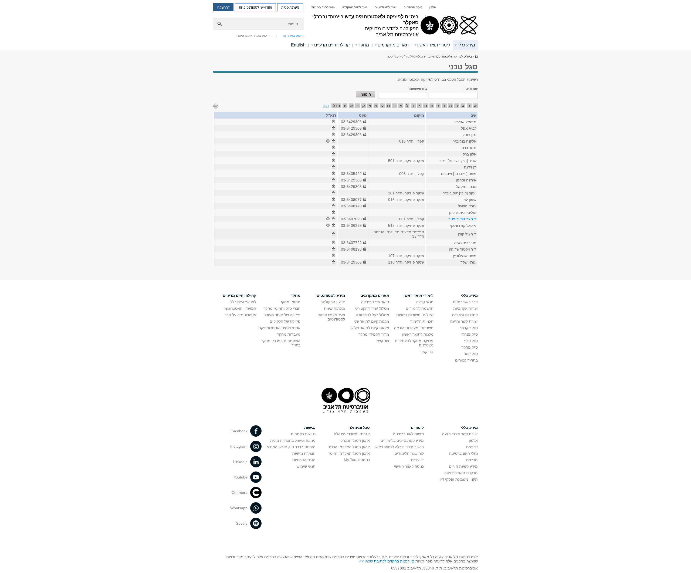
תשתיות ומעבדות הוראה (413, 328)
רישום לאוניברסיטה (408, 434)
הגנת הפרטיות (304, 460)
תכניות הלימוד (421, 321)
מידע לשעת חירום (463, 466)
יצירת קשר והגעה (464, 321)
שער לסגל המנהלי (323, 7)
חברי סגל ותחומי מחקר (281, 308)
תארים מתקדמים (393, 45)
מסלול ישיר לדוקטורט (372, 308)
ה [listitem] (450, 105)
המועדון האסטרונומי (239, 308)
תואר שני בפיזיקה (375, 302)
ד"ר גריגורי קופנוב (462, 219)
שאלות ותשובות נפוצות (414, 315)
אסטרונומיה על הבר (240, 315)
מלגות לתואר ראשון (417, 334)
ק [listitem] (363, 105)
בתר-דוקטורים (466, 360)
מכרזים (472, 460)
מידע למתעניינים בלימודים (402, 440)
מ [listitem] (400, 105)
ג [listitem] (463, 105)
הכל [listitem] (336, 105)
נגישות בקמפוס (303, 434)
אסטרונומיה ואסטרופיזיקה (279, 328)
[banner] (345, 25)
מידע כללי (466, 45)
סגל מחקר (470, 347)
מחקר (363, 45)
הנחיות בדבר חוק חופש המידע (291, 447)
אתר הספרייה (413, 7)
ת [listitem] (345, 105)
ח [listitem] (432, 105)
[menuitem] (432, 7)
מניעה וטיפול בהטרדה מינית (293, 440)
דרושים (472, 447)
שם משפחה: (418, 89)
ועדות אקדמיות (465, 308)
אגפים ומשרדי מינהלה (352, 434)
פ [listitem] (376, 105)
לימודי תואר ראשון (433, 45)
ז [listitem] (438, 105)
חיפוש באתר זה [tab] (293, 36)
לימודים (417, 427)
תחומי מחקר (290, 302)
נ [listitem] (394, 105)
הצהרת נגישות (304, 453)
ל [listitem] (407, 105)
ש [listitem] (351, 105)
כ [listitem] (413, 105)
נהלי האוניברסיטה (463, 453)
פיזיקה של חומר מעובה (281, 315)
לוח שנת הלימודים (409, 453)
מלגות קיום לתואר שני (371, 321)
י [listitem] (419, 105)
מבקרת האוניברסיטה (461, 473)
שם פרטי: (470, 89)
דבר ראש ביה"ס (465, 302)
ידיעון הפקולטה (332, 302)
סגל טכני (471, 341)
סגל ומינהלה (359, 427)
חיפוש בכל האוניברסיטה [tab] (253, 36)
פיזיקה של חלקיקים (285, 321)
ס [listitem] (388, 105)
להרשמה (223, 7)
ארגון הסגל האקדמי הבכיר (349, 447)
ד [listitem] (457, 105)
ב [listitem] (469, 105)
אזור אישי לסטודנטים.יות (255, 7)
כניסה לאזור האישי (409, 466)
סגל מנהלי (469, 334)
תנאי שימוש (306, 466)
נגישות (310, 427)
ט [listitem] (425, 105)
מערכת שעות (334, 308)
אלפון (432, 7)
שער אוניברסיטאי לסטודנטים (331, 317)
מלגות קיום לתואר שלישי (369, 328)
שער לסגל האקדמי (355, 7)
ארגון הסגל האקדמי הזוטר (349, 453)
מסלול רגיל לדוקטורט (372, 315)
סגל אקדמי (469, 328)
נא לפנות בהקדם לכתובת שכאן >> (386, 561)
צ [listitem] (370, 105)
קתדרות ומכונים (465, 315)
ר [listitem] (357, 105)
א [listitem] (475, 105)
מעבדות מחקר (288, 334)
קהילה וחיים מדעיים (332, 45)
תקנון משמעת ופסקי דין (459, 479)
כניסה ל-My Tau (357, 460)
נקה (326, 105)
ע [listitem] (382, 105)
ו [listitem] (444, 105)
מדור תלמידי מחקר (373, 334)
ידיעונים (417, 460)
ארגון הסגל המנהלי (355, 440)
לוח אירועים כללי (242, 302)
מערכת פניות (290, 7)
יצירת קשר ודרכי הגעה (460, 434)
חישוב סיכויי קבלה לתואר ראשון (399, 447)
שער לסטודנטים (386, 7)
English (298, 45)
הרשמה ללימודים (419, 308)
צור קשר (427, 351)
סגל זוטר (471, 354)
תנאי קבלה (424, 302)
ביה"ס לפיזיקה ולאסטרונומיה (476, 56)
